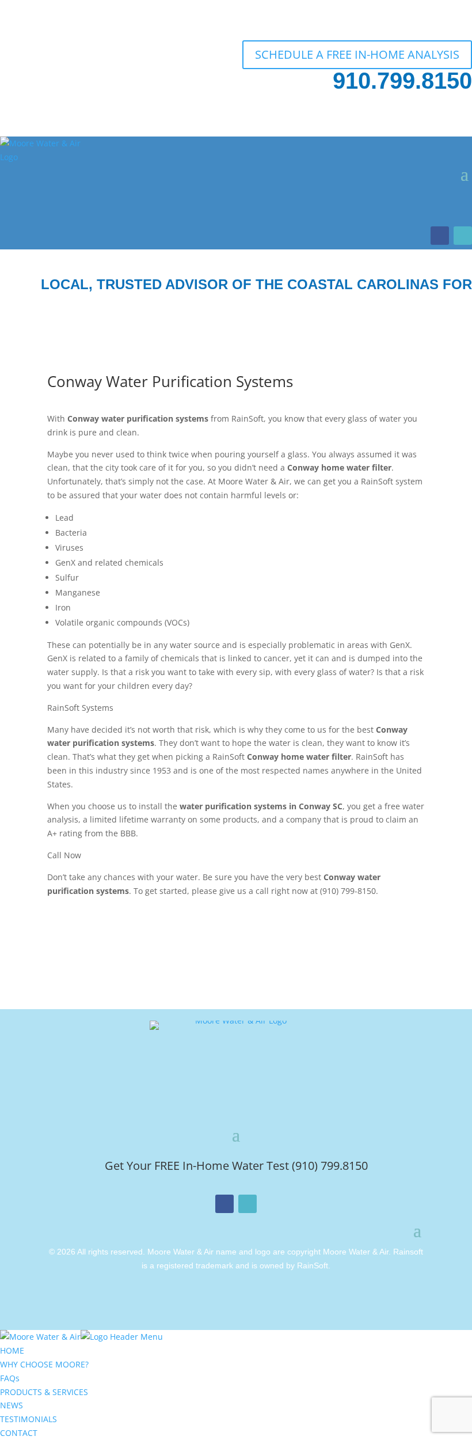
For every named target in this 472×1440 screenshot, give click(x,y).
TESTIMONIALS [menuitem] (28, 1419)
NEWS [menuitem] (11, 1405)
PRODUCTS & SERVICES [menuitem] (44, 1391)
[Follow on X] (463, 235)
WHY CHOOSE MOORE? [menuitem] (44, 1364)
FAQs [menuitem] (10, 1378)
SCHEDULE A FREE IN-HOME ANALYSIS (357, 54)
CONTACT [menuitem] (18, 1432)
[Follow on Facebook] (440, 235)
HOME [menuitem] (12, 1350)
